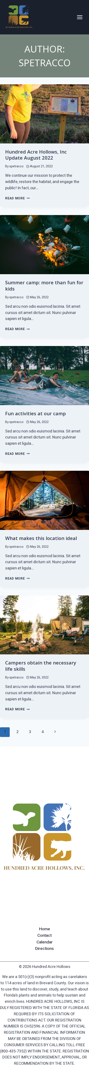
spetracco (16, 166)
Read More (17, 198)
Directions (44, 949)
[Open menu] (80, 17)
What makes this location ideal (41, 538)
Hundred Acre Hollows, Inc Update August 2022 (36, 154)
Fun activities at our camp (35, 413)
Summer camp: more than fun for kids (44, 285)
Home (44, 929)
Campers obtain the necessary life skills (40, 665)
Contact (44, 935)
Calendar (45, 942)
